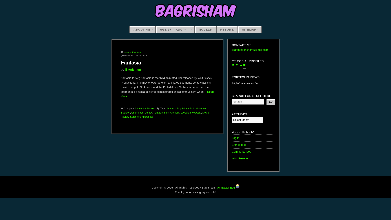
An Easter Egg (226, 187)
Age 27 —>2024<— (174, 29)
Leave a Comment (132, 52)
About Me (141, 29)
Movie (205, 112)
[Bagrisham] (195, 11)
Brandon (125, 112)
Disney (148, 112)
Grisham (174, 112)
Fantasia (131, 63)
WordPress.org (241, 158)
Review (125, 117)
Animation (140, 108)
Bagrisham (133, 69)
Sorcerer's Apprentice (141, 117)
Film (166, 112)
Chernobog (137, 112)
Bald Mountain (198, 108)
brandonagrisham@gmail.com (250, 49)
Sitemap (249, 29)
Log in (235, 137)
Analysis (171, 108)
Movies (151, 108)
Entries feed (239, 144)
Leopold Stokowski (191, 112)
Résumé (227, 29)
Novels (205, 29)
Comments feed (241, 151)
